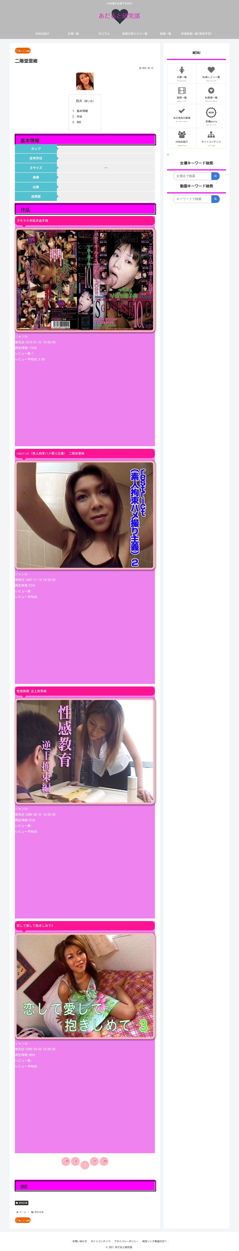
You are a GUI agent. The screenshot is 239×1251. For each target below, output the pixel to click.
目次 (79, 100)
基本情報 (82, 111)
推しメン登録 (24, 51)
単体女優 (22, 1203)
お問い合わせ (79, 1241)
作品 (79, 116)
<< (67, 1161)
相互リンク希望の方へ (154, 1241)
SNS (79, 122)
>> (105, 1161)
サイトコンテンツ (100, 1241)
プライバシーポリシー (126, 1241)
